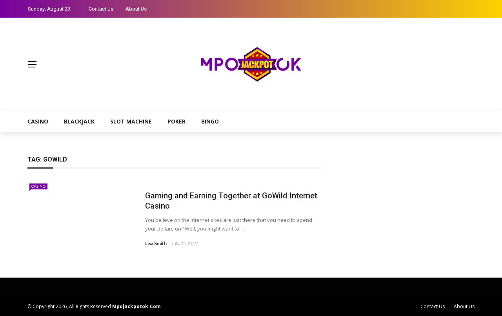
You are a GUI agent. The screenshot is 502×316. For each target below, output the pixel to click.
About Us (136, 9)
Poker (176, 121)
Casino (37, 121)
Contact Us (101, 9)
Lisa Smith (156, 243)
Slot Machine (131, 121)
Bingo (210, 121)
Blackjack (79, 121)
